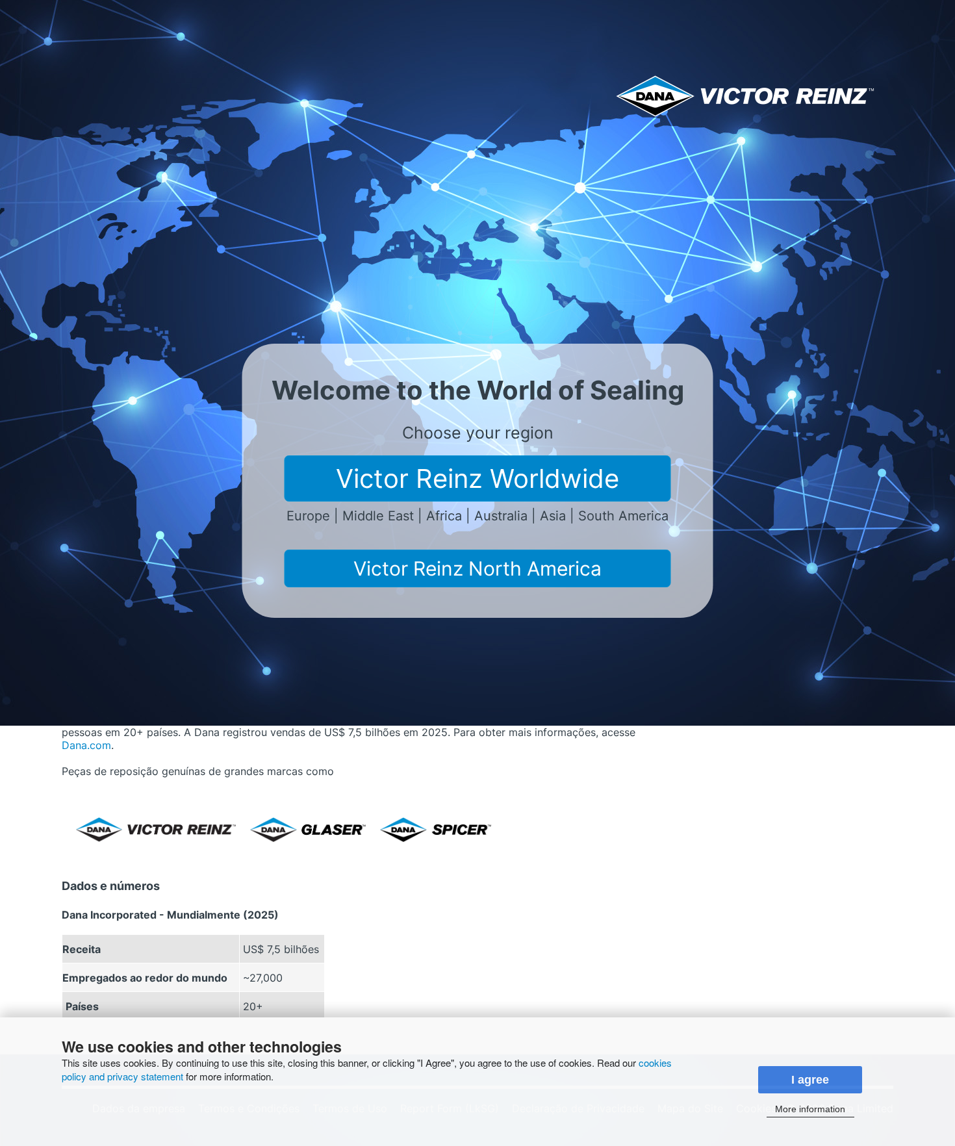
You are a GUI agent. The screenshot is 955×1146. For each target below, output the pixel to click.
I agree (810, 1079)
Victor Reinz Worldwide (477, 478)
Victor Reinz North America (477, 568)
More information (810, 1109)
